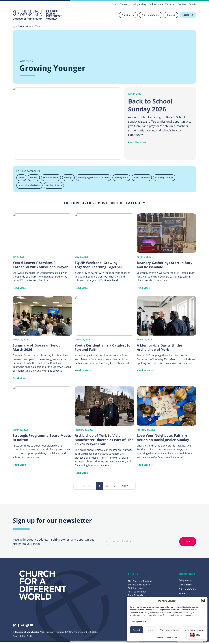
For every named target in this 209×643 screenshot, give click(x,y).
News (115, 4)
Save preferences (193, 629)
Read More (134, 142)
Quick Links (187, 574)
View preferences (169, 629)
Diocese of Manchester (27, 631)
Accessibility (19, 636)
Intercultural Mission (29, 185)
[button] (202, 600)
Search (186, 14)
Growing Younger (164, 177)
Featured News (51, 177)
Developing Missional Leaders (93, 177)
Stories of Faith (54, 185)
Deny (150, 629)
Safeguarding (139, 4)
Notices (34, 177)
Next (125, 486)
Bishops (68, 177)
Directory (125, 4)
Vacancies (170, 4)
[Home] (14, 26)
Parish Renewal (142, 177)
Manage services (139, 621)
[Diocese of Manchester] (37, 15)
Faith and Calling (150, 15)
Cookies (159, 637)
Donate (192, 4)
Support (171, 15)
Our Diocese (128, 15)
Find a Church (155, 4)
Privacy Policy (170, 637)
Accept (136, 629)
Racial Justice (121, 177)
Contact (182, 4)
